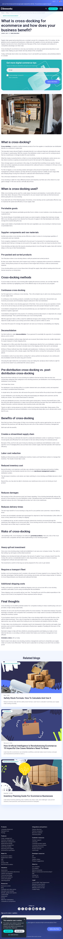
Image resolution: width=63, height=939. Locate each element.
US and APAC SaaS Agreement (40, 882)
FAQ (33, 873)
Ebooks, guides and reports (8, 893)
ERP (2, 859)
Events (3, 898)
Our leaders (35, 868)
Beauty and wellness (7, 877)
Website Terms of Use (38, 887)
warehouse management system (44, 471)
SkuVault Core (5, 831)
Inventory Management (11, 663)
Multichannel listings (6, 843)
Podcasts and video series (8, 889)
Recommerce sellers (7, 864)
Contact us (35, 875)
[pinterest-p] (43, 908)
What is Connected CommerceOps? (42, 872)
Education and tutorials (7, 891)
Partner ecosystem (37, 831)
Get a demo (35, 877)
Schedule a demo (6, 638)
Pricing (3, 833)
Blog (7, 12)
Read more (14, 927)
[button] (14, 935)
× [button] (24, 919)
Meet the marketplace (7, 899)
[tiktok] (36, 908)
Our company (36, 866)
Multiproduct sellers (6, 857)
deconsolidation (21, 334)
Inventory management (7, 840)
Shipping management (7, 845)
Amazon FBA (4, 862)
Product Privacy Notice (38, 886)
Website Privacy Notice (38, 884)
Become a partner (37, 833)
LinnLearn (34, 842)
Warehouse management (8, 842)
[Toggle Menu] (61, 8)
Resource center (6, 886)
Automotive (4, 870)
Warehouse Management (10, 15)
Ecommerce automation (8, 850)
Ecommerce (7, 711)
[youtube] (33, 908)
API (33, 856)
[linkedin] (26, 908)
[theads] (40, 908)
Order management (6, 838)
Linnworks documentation (39, 845)
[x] (22, 908)
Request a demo (53, 8)
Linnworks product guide (39, 843)
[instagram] (29, 908)
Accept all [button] (8, 931)
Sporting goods (5, 880)
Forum (34, 857)
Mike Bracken (15, 33)
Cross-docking (5, 146)
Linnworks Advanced (7, 829)
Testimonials (4, 894)
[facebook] (19, 908)
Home (2, 12)
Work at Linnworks (37, 870)
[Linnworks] (7, 9)
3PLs (2, 861)
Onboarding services (38, 847)
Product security (36, 848)
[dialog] (14, 927)
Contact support (36, 840)
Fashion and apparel (6, 873)
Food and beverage (6, 875)
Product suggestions (38, 861)
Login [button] (53, 1)
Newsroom (4, 896)
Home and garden (6, 878)
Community (35, 850)
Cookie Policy (36, 889)
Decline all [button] (19, 931)
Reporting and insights (7, 848)
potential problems (37, 535)
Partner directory (37, 829)
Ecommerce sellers (6, 856)
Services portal (36, 834)
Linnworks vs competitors (8, 901)
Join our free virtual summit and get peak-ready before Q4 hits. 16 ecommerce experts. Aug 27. (26, 4)
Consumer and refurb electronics (10, 872)
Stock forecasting (6, 847)
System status (36, 859)
